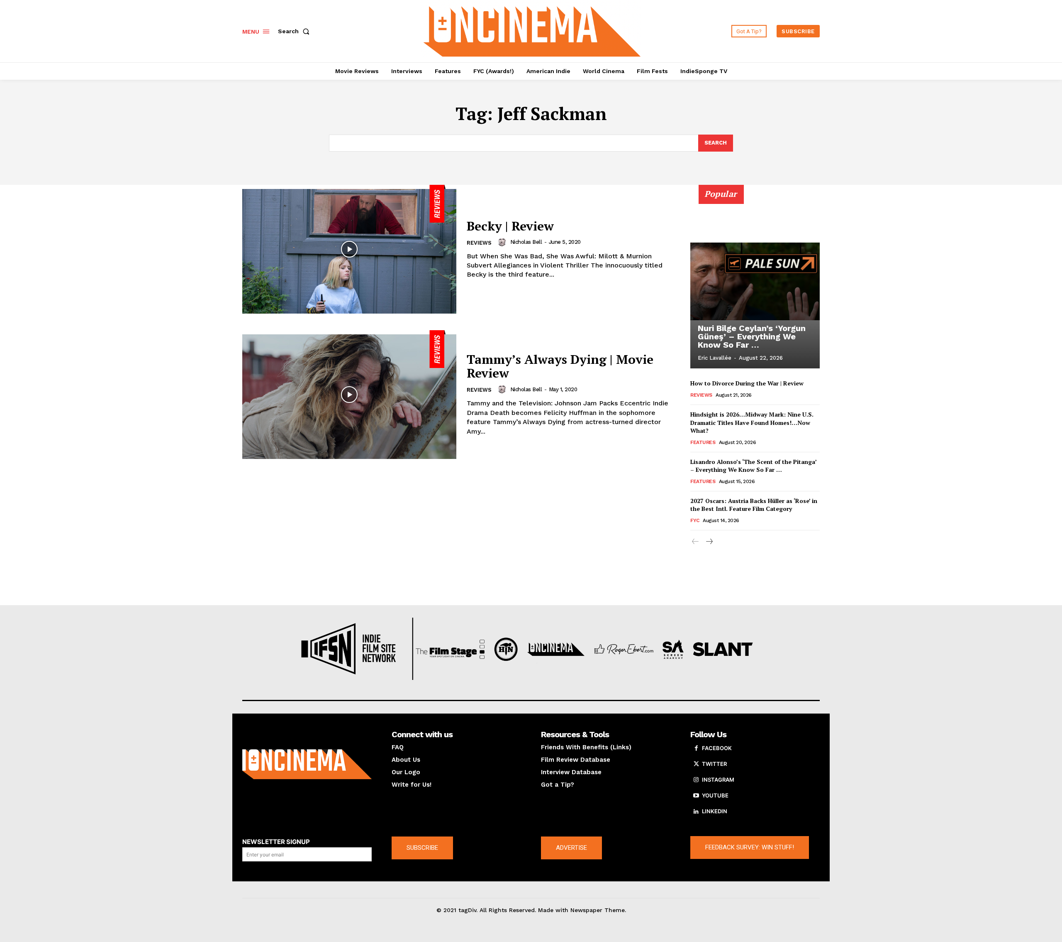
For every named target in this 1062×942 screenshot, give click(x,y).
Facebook (717, 748)
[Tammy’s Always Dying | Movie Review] (349, 394)
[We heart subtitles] (532, 30)
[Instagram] (696, 780)
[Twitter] (696, 764)
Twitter (714, 763)
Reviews (479, 243)
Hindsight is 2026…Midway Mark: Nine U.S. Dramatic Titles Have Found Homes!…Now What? (752, 422)
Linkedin (714, 811)
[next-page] (709, 542)
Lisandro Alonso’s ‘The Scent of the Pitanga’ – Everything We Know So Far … (753, 466)
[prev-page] (695, 542)
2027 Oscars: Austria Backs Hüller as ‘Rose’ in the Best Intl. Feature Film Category (753, 505)
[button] (295, 31)
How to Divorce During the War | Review (747, 383)
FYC (694, 520)
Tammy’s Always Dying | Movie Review (560, 366)
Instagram (718, 779)
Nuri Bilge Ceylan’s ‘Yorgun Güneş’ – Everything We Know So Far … (752, 336)
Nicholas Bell (526, 242)
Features (702, 442)
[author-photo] (503, 242)
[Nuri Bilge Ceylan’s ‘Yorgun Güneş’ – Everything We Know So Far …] (755, 281)
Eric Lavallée (714, 358)
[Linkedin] (696, 811)
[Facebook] (696, 748)
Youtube (715, 795)
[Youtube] (696, 796)
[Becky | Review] (349, 249)
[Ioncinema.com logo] (307, 764)
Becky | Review (510, 226)
